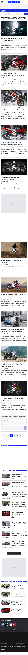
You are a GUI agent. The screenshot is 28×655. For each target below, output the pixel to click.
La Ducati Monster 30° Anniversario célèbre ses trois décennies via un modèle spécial (12, 400)
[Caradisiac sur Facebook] (3, 625)
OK (25, 428)
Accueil (2, 13)
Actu (22, 13)
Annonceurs (17, 633)
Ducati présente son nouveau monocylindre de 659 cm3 (10, 178)
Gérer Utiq (3, 649)
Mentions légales (4, 643)
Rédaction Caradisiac (5, 637)
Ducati (3, 10)
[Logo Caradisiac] (14, 3)
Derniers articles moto (8, 471)
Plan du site (17, 640)
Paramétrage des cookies (20, 646)
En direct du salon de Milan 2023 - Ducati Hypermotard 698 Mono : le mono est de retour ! (11, 144)
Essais (13, 13)
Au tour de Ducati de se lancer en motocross (11, 261)
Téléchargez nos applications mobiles (13, 630)
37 (4, 439)
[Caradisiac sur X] (7, 625)
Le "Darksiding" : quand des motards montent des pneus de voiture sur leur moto (18, 587)
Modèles (8, 13)
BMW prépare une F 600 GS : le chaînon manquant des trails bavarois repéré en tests (18, 595)
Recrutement (3, 640)
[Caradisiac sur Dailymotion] (10, 625)
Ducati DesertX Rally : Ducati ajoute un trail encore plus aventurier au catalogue (13, 296)
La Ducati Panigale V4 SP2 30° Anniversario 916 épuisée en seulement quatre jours (13, 74)
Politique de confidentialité (19, 643)
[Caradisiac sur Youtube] (14, 625)
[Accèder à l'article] (6, 476)
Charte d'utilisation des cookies (7, 646)
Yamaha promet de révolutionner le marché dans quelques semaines (17, 611)
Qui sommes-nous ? (19, 637)
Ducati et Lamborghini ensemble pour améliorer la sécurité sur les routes (12, 330)
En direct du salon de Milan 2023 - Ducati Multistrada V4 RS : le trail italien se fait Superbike (13, 109)
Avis (18, 13)
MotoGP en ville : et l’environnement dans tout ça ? (19, 476)
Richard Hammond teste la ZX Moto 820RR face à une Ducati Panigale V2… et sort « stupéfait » (18, 603)
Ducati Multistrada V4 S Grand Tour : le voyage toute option (13, 365)
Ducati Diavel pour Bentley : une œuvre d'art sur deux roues (13, 39)
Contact (2, 633)
